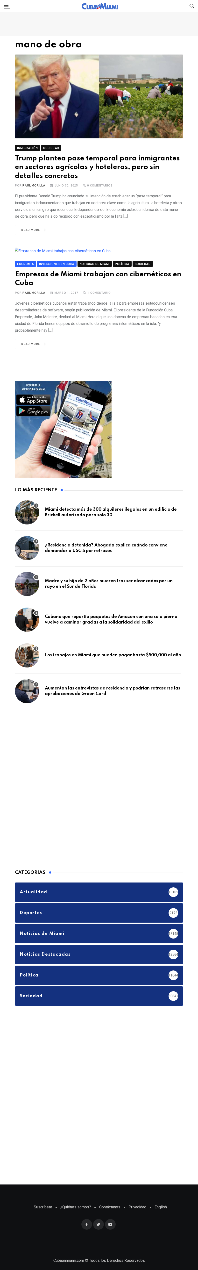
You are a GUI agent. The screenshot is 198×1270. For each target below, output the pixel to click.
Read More (30, 230)
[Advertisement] (51, 785)
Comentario (99, 292)
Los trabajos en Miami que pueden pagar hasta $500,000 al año (113, 655)
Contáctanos (109, 1207)
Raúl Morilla (33, 185)
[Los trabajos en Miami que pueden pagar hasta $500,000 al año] (27, 655)
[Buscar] (192, 5)
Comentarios (100, 185)
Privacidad (137, 1207)
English (161, 1207)
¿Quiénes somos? (75, 1207)
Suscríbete (43, 1207)
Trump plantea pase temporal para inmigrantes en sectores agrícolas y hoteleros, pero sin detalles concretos (97, 167)
